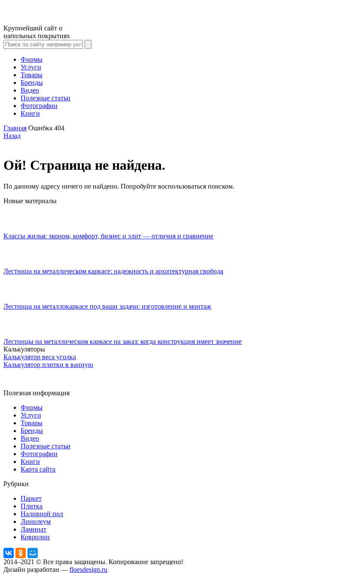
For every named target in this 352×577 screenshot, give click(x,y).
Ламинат (33, 529)
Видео (30, 90)
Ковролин (35, 537)
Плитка (31, 506)
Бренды (32, 82)
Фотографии (39, 105)
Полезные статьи (45, 98)
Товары (31, 74)
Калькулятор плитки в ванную (48, 364)
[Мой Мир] (32, 553)
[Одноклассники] (20, 553)
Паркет (31, 498)
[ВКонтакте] (8, 553)
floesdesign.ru (88, 569)
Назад (12, 135)
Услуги (31, 67)
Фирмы (31, 59)
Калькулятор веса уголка (39, 357)
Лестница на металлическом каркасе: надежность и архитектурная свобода (113, 271)
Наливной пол (42, 513)
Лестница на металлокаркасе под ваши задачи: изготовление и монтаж (107, 306)
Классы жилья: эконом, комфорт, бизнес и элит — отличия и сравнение (108, 236)
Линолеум (36, 521)
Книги (30, 113)
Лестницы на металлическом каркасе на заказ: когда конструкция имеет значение (122, 341)
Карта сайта (38, 469)
